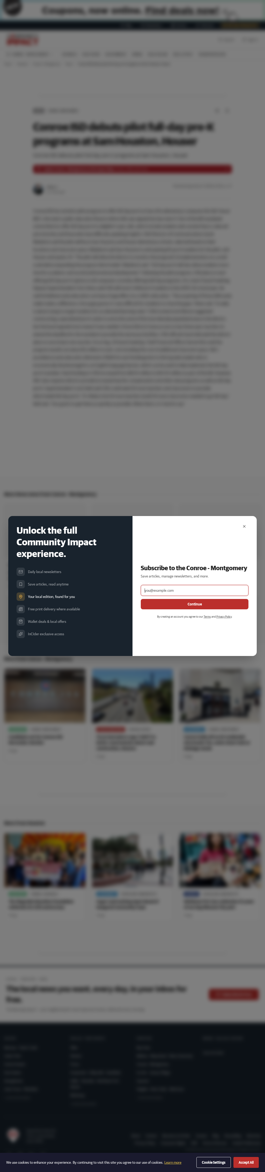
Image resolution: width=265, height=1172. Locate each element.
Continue (195, 604)
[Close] (244, 526)
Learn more (172, 1162)
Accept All (246, 1162)
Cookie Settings (213, 1162)
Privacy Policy (224, 616)
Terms (207, 616)
